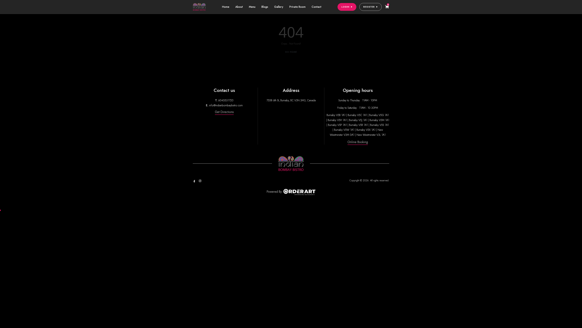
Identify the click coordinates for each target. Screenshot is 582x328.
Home (225, 7)
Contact (316, 7)
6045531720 (225, 100)
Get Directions (224, 112)
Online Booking (358, 142)
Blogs (264, 7)
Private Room (297, 7)
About (239, 7)
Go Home (291, 51)
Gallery (278, 7)
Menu (252, 7)
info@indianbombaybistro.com (226, 105)
